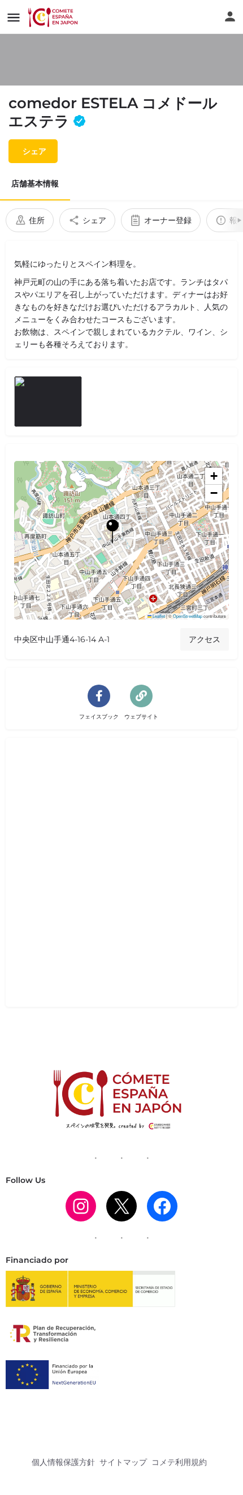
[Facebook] (162, 1206)
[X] (121, 1206)
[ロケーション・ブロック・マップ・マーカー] (112, 531)
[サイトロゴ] (54, 17)
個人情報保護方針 (63, 1462)
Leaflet (158, 616)
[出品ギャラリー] (48, 401)
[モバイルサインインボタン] (230, 16)
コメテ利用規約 (179, 1462)
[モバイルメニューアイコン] (13, 17)
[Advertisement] (121, 876)
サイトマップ (123, 1462)
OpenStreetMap (187, 616)
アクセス (204, 639)
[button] (121, 540)
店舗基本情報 (35, 183)
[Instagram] (81, 1206)
